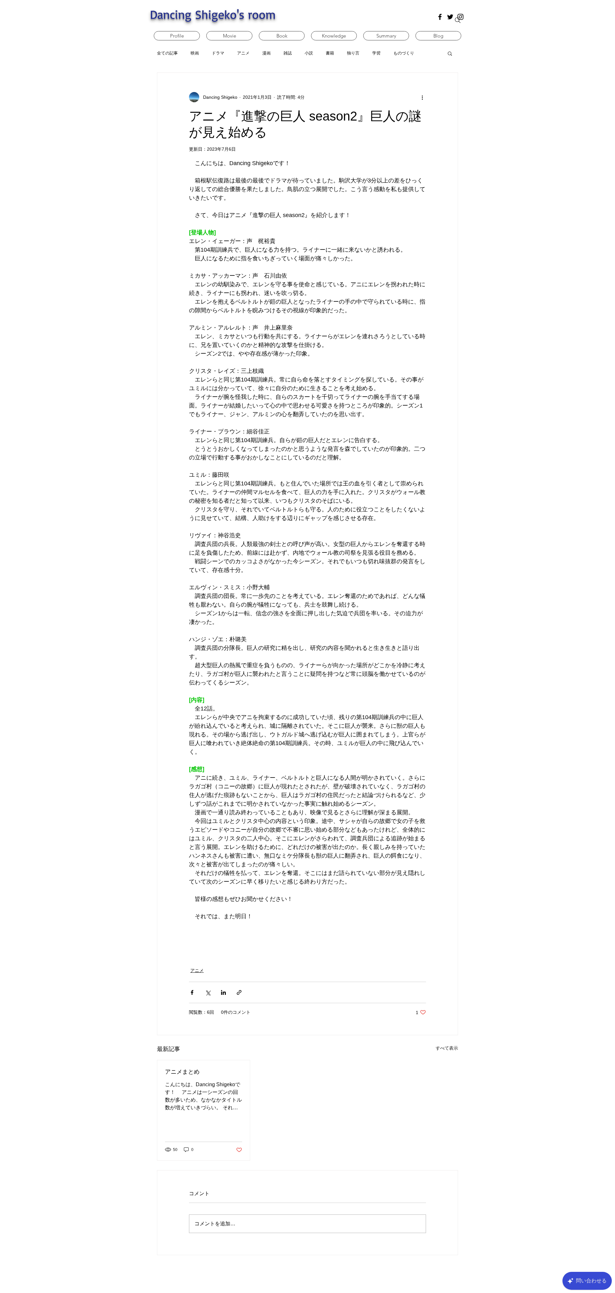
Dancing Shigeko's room (213, 14)
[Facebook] (440, 17)
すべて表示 (447, 1048)
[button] (450, 53)
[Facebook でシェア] (192, 992)
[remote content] (307, 936)
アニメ (197, 970)
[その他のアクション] (422, 97)
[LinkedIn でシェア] (223, 992)
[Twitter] (450, 17)
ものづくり (403, 53)
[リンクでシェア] (239, 992)
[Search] (457, 20)
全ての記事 (167, 53)
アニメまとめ (182, 1072)
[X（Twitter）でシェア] (208, 992)
